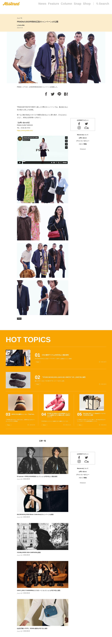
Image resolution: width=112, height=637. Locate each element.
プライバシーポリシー (82, 141)
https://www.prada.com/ (25, 130)
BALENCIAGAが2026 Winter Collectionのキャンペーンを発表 (35, 514)
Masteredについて (82, 135)
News (42, 3)
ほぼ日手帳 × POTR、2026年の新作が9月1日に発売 (32, 628)
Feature (53, 3)
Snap (77, 3)
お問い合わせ (83, 138)
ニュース (19, 18)
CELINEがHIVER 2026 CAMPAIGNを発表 (29, 552)
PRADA (19, 318)
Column (66, 3)
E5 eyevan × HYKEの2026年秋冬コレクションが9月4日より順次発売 (37, 476)
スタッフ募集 (83, 144)
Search (104, 3)
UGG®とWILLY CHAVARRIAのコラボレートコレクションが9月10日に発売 (38, 590)
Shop (87, 3)
